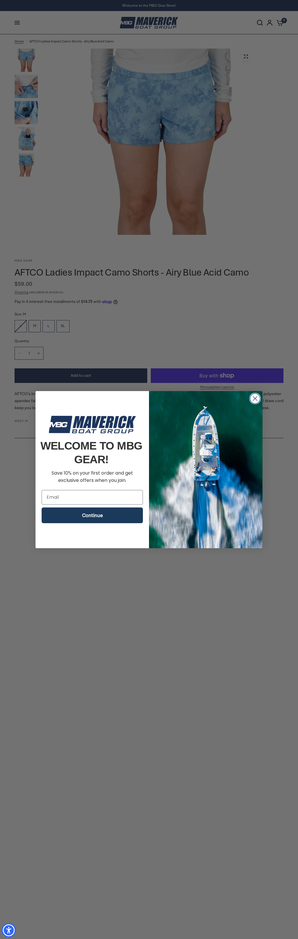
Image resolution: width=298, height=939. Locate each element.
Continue (92, 515)
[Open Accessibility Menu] (8, 930)
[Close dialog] (255, 398)
